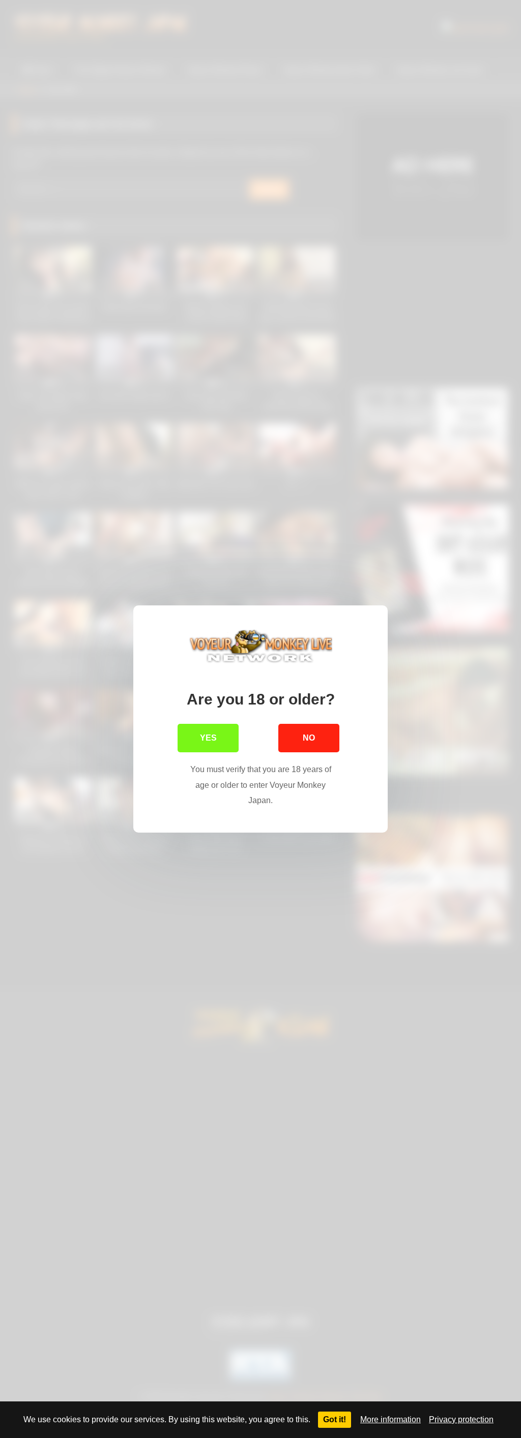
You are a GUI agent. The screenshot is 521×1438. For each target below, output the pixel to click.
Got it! (334, 1419)
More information (390, 1419)
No (309, 737)
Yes (208, 737)
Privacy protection (461, 1419)
